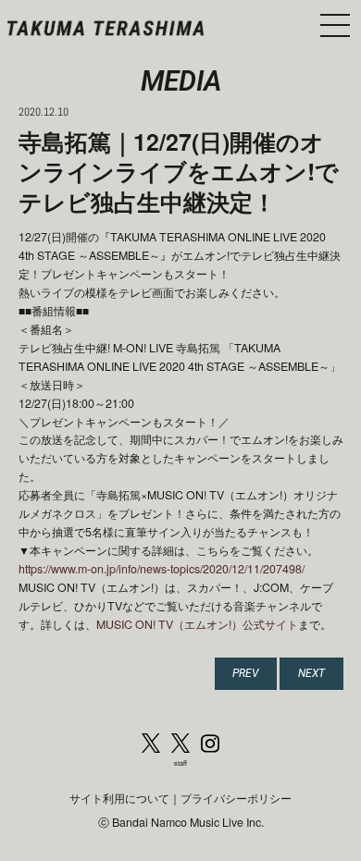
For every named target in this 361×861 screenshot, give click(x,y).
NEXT (311, 673)
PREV (245, 673)
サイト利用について (119, 798)
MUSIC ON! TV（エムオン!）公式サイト (197, 624)
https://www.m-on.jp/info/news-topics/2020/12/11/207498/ (162, 568)
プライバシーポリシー (236, 798)
